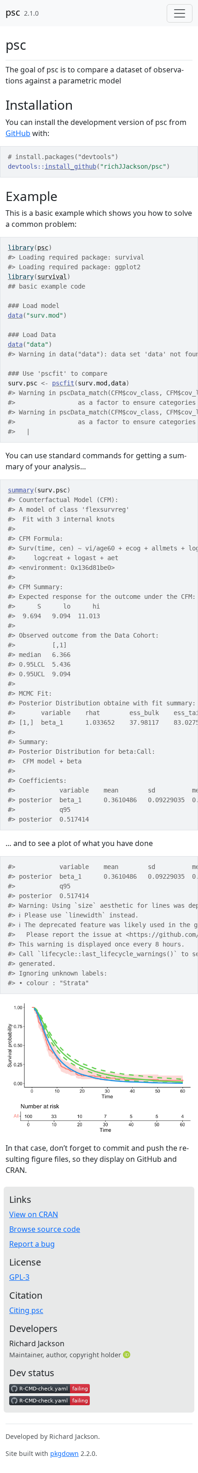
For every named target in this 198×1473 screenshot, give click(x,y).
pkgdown (64, 1453)
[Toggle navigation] (179, 13)
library (21, 247)
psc (13, 12)
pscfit (63, 383)
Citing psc (26, 1310)
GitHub (18, 133)
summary (21, 490)
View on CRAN (33, 1214)
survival (52, 276)
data (15, 315)
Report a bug (32, 1244)
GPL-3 (19, 1277)
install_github (70, 166)
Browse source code (44, 1229)
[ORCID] (127, 1354)
